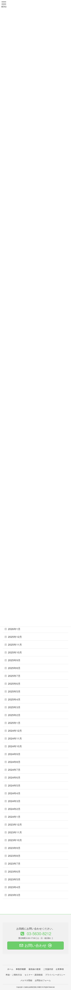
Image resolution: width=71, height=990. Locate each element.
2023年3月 (14, 895)
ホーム (10, 968)
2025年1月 (14, 723)
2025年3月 (14, 707)
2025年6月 (14, 683)
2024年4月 (14, 793)
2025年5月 (14, 691)
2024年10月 (15, 746)
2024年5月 (14, 785)
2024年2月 (14, 809)
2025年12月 (15, 637)
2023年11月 (15, 832)
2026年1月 (14, 629)
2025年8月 (14, 668)
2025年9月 (14, 660)
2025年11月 (15, 644)
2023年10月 (15, 840)
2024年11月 (15, 738)
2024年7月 (14, 769)
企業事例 (60, 968)
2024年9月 (14, 754)
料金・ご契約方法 (14, 974)
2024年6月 (14, 777)
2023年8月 (14, 855)
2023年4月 (14, 887)
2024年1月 (14, 816)
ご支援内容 (48, 968)
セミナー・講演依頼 (34, 974)
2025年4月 (14, 699)
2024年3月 (14, 801)
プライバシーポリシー (55, 974)
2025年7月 (14, 676)
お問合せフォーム (43, 980)
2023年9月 (14, 848)
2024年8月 (14, 762)
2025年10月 (15, 652)
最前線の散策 (35, 968)
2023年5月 (14, 879)
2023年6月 (14, 871)
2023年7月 (14, 863)
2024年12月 (15, 730)
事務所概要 (21, 968)
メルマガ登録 (26, 980)
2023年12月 (15, 824)
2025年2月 (14, 715)
